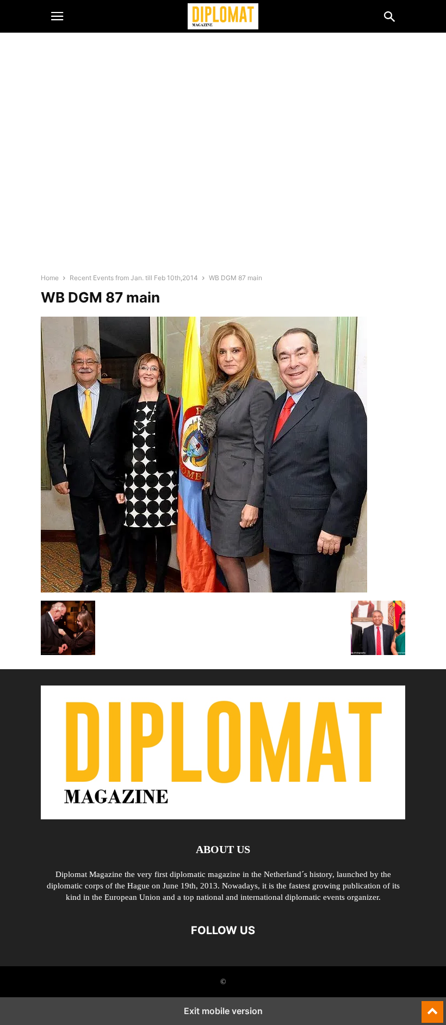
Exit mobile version (223, 1010)
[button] (57, 16)
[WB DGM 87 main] (204, 589)
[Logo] (223, 816)
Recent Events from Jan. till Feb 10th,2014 (134, 278)
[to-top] (432, 1007)
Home (50, 278)
